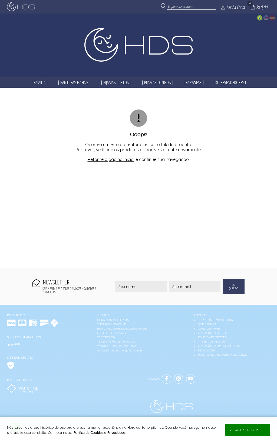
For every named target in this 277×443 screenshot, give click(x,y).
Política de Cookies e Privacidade (99, 432)
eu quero (233, 286)
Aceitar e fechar (247, 430)
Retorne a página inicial (111, 159)
